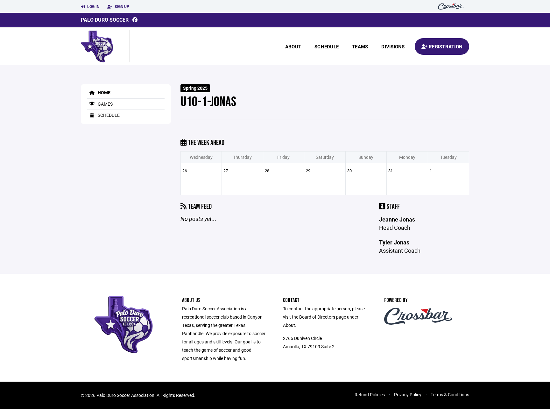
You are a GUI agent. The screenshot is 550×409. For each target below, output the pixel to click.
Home (103, 92)
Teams (360, 46)
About (293, 46)
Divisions (393, 46)
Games (105, 104)
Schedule (326, 46)
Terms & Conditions (450, 394)
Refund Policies (370, 394)
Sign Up (121, 6)
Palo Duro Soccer (105, 19)
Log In (92, 6)
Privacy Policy (407, 394)
